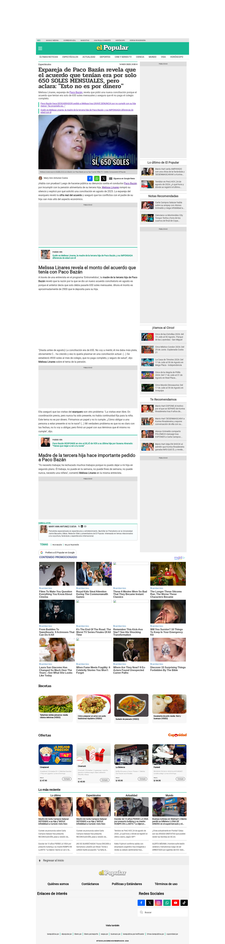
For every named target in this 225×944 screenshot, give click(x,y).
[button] (40, 48)
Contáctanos (90, 884)
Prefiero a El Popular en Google (60, 552)
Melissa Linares (110, 187)
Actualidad (88, 57)
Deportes (105, 57)
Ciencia (140, 57)
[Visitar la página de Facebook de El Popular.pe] (141, 903)
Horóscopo (120, 40)
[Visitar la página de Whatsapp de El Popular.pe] (167, 903)
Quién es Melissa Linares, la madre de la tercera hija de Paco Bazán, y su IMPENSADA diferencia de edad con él (92, 256)
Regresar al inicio (53, 860)
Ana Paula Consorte (102, 40)
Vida (163, 57)
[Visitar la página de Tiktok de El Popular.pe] (184, 903)
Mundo (152, 57)
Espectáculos (70, 57)
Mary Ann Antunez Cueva (56, 178)
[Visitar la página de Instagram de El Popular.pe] (158, 903)
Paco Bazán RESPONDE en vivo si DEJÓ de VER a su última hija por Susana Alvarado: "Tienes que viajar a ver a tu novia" (92, 444)
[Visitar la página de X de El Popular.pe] (150, 903)
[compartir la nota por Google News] (122, 178)
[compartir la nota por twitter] (104, 178)
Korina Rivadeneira (138, 40)
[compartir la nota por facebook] (90, 178)
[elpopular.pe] (112, 51)
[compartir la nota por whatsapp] (97, 178)
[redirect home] (112, 873)
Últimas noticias (48, 57)
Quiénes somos (58, 884)
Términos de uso (166, 884)
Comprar (67, 779)
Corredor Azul (70, 40)
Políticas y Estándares (127, 884)
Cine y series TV (123, 57)
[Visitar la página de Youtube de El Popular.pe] (175, 903)
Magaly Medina (52, 40)
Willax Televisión (72, 544)
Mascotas (85, 40)
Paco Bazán (75, 92)
